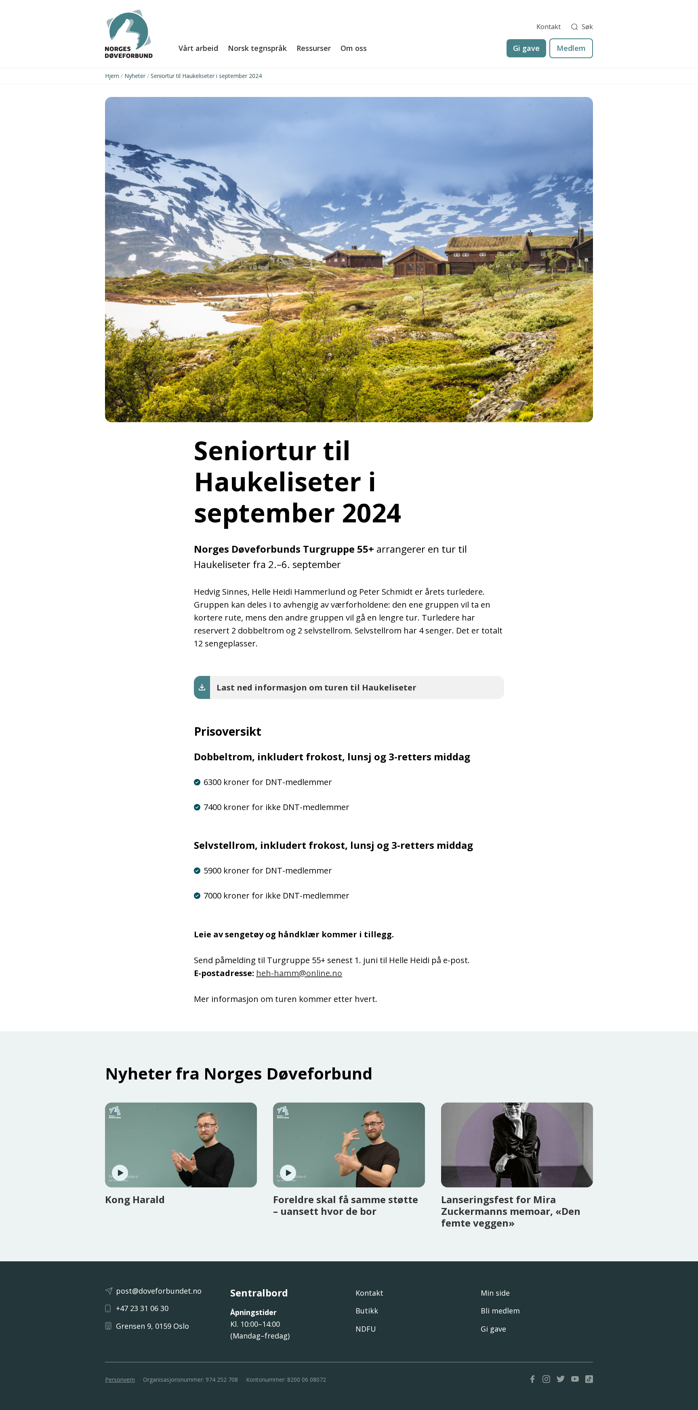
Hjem (112, 76)
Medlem (571, 48)
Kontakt (548, 26)
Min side (495, 1293)
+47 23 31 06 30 (142, 1308)
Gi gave (526, 48)
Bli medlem (500, 1310)
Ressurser (313, 48)
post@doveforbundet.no (159, 1290)
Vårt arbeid (198, 48)
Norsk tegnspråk (257, 48)
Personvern (120, 1379)
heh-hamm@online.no (299, 973)
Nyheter (134, 76)
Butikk (366, 1310)
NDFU (365, 1329)
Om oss (354, 48)
